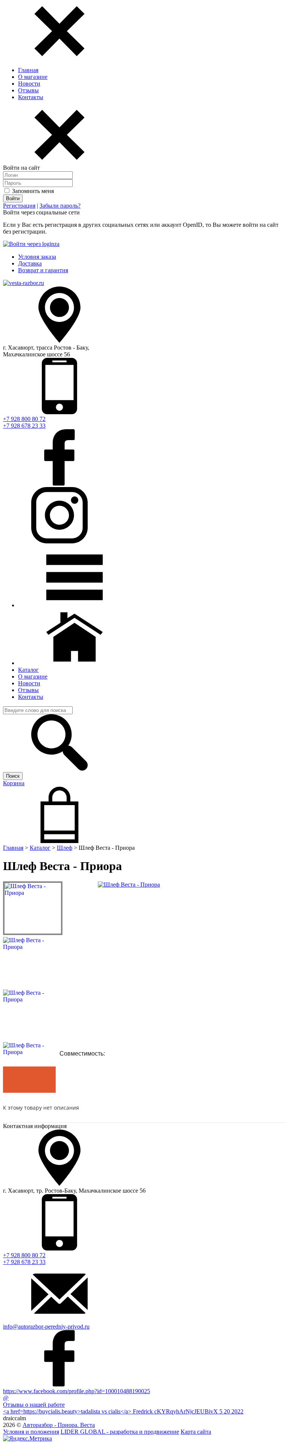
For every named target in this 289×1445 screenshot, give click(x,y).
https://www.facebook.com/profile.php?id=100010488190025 (76, 1391)
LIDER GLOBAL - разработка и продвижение (120, 1431)
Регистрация (19, 205)
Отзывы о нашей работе (34, 1404)
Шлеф (64, 848)
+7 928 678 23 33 (24, 425)
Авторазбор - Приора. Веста (59, 1425)
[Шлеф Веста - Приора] (129, 884)
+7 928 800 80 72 (24, 419)
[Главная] (74, 663)
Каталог (40, 848)
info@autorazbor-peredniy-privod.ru (46, 1326)
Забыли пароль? (60, 205)
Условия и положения (31, 1431)
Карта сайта (196, 1431)
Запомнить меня (32, 191)
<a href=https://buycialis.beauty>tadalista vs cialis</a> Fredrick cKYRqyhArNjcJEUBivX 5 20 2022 (123, 1411)
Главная (28, 70)
